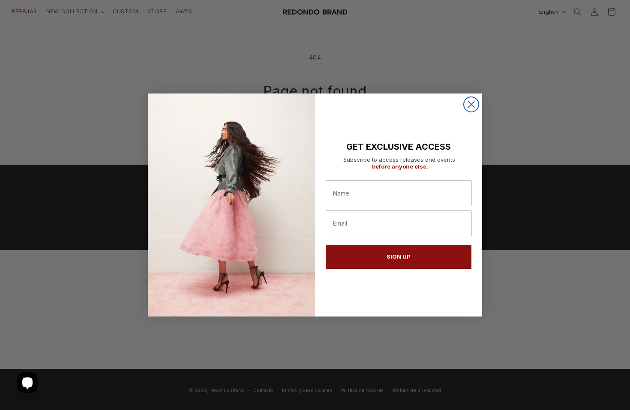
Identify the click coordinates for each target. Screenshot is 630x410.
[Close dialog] (471, 104)
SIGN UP (399, 256)
